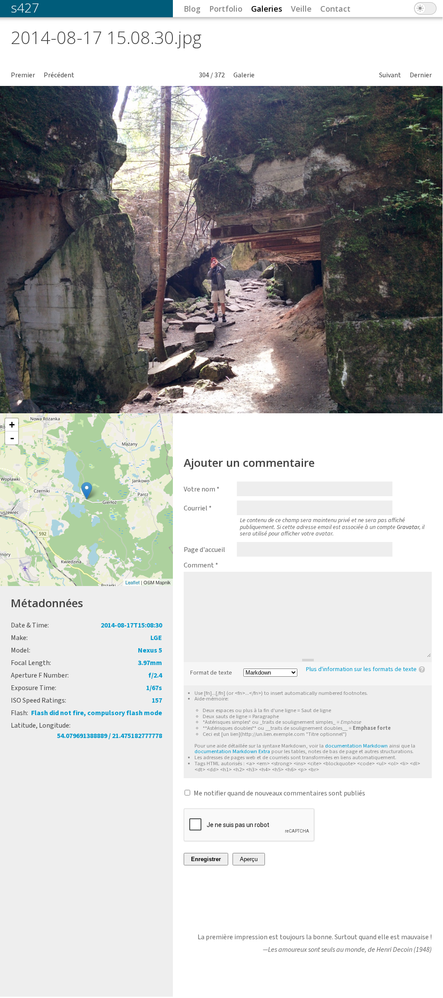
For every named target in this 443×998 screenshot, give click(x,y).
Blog (192, 8)
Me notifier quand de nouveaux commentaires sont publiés (279, 793)
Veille (301, 8)
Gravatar (408, 527)
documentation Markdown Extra (232, 751)
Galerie (244, 75)
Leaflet (132, 582)
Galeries (266, 8)
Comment (201, 565)
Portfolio (225, 8)
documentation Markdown (356, 746)
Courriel (198, 508)
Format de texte (211, 673)
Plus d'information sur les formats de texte (361, 669)
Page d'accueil (204, 549)
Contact (335, 8)
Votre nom (202, 489)
